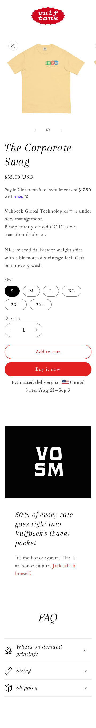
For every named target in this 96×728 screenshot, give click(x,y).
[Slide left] (35, 130)
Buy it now (48, 369)
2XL (15, 305)
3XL (40, 305)
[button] (48, 650)
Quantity (13, 318)
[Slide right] (60, 130)
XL (71, 291)
